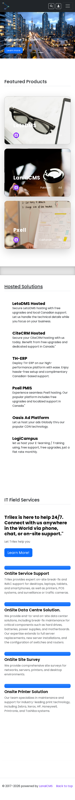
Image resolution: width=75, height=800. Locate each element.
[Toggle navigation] (68, 6)
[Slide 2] (41, 52)
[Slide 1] (34, 52)
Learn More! (18, 552)
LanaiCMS (46, 786)
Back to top (64, 786)
